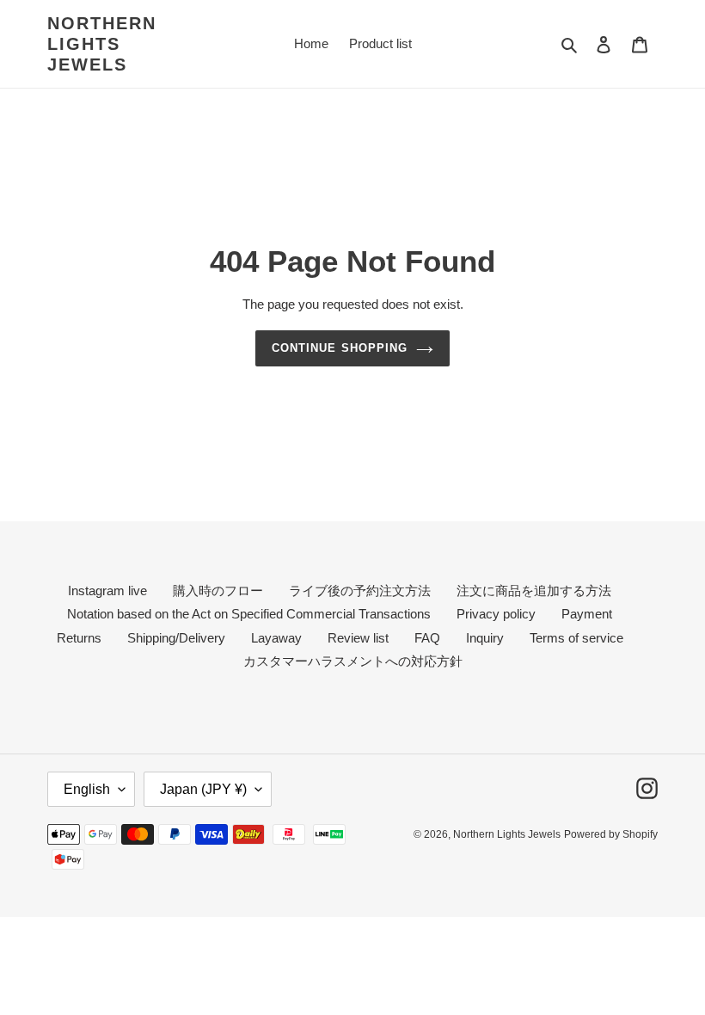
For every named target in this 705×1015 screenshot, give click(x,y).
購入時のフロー (218, 590)
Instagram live (107, 590)
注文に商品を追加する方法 (534, 590)
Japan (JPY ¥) (203, 789)
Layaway (276, 638)
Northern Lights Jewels (101, 44)
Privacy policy (496, 613)
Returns (79, 638)
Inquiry (485, 638)
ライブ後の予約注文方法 (360, 590)
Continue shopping (340, 347)
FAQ (427, 638)
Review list (358, 638)
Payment (586, 613)
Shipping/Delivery (176, 638)
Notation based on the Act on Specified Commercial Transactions (249, 613)
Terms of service (576, 638)
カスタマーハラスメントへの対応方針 (353, 661)
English (87, 789)
